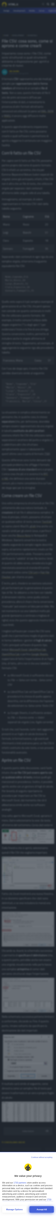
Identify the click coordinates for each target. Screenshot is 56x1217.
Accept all (42, 1209)
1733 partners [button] (19, 1182)
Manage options (14, 1209)
